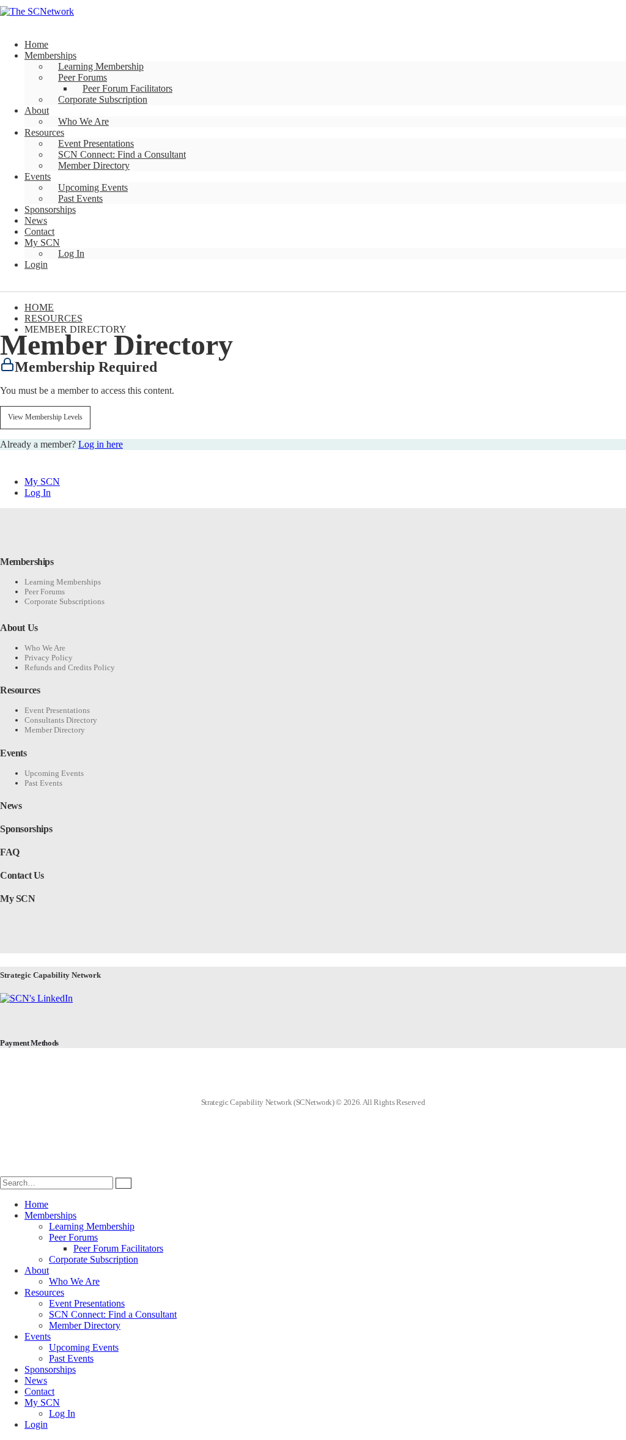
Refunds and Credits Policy (69, 667)
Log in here (100, 444)
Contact (39, 231)
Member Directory (94, 165)
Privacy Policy (48, 657)
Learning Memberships (62, 581)
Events (37, 176)
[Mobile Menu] (10, 285)
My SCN (42, 242)
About (36, 110)
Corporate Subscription (102, 99)
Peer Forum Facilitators (127, 88)
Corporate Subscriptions (64, 601)
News (35, 220)
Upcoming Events (93, 187)
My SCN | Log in (568, 17)
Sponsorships (50, 209)
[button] (7, 1170)
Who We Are (83, 121)
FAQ (10, 852)
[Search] (123, 1183)
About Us (19, 627)
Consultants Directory (60, 720)
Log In (71, 253)
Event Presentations (96, 143)
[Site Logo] (37, 11)
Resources (44, 132)
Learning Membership (101, 66)
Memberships (50, 55)
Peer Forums (82, 77)
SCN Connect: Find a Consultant (122, 154)
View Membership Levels (45, 417)
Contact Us (22, 875)
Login (36, 264)
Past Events (80, 198)
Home (36, 44)
